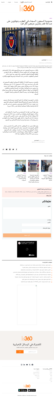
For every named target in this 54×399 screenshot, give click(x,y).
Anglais (9, 2)
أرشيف (38, 378)
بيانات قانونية (37, 375)
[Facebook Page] (32, 365)
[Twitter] (29, 365)
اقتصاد (51, 372)
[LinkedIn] (24, 365)
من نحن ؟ (37, 370)
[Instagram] (21, 365)
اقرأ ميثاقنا (48, 195)
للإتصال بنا (37, 376)
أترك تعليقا (27, 235)
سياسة (51, 370)
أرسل (20, 351)
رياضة (51, 378)
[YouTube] (27, 365)
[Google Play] (22, 390)
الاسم (49, 222)
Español (3, 2)
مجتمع (51, 18)
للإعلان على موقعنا (36, 373)
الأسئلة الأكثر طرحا (36, 372)
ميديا (51, 376)
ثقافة (51, 375)
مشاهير (51, 379)
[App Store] (32, 390)
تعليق (49, 206)
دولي (51, 381)
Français (16, 2)
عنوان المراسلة (46, 228)
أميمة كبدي (44, 59)
